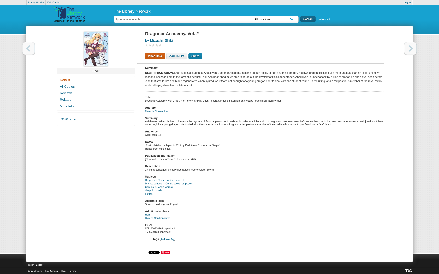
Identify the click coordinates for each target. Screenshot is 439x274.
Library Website (36, 2)
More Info (67, 106)
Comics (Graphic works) (159, 186)
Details (65, 80)
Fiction (148, 193)
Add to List (176, 56)
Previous (28, 48)
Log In (407, 2)
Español (40, 265)
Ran (147, 214)
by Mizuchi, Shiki (159, 40)
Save (167, 252)
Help (63, 271)
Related (65, 99)
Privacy (72, 271)
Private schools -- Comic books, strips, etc (169, 183)
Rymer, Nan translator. (157, 218)
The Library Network (132, 11)
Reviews (66, 93)
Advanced (324, 19)
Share (195, 56)
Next (410, 48)
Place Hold (155, 56)
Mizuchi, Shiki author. (157, 111)
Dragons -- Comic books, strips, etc (165, 180)
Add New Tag (167, 239)
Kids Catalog (53, 2)
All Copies (67, 86)
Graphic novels (153, 190)
